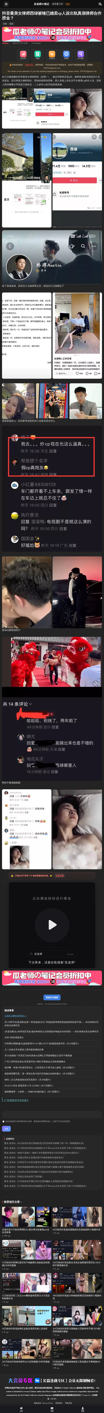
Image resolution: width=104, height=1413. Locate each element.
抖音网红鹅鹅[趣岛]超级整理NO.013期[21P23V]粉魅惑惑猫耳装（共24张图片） (42, 1043)
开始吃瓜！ (6, 43)
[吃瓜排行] (23, 55)
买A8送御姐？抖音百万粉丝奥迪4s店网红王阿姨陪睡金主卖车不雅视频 (38, 1055)
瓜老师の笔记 (41, 4)
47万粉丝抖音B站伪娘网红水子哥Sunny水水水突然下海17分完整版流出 (52, 1148)
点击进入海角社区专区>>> (16, 1016)
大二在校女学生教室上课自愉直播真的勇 (24, 1049)
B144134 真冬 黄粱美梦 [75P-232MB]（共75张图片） (29, 1085)
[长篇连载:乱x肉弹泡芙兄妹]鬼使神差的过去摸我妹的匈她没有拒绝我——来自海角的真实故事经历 (52, 1031)
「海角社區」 (29, 65)
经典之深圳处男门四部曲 (30, 1176)
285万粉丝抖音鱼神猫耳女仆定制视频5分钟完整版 (26, 1362)
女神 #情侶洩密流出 (14, 1037)
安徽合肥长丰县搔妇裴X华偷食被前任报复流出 (40, 1157)
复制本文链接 (52, 997)
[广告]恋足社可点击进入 (16, 1100)
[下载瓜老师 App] (67, 4)
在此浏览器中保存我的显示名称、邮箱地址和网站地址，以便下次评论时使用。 (38, 1121)
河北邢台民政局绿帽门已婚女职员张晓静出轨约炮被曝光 (45, 1172)
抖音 (5, 24)
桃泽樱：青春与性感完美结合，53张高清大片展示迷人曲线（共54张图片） (40, 1067)
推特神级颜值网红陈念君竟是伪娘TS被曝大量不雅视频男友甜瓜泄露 (50, 1167)
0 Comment (36, 43)
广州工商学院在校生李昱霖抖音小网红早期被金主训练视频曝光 (35, 1061)
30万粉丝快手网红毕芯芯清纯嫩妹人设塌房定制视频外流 (45, 1181)
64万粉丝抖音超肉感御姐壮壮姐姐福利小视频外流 (76, 1229)
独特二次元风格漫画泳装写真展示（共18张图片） (28, 1080)
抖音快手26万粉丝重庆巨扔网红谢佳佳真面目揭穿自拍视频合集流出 (50, 1162)
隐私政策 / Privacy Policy (43, 1403)
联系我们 (59, 1403)
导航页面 (68, 1403)
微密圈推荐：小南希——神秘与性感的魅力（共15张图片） (33, 1092)
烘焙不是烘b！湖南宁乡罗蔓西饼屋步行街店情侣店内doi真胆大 (48, 1153)
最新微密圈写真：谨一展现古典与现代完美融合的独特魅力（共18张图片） (40, 1073)
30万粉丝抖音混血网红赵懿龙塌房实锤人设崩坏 (25, 1328)
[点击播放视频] (52, 925)
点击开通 (60, 876)
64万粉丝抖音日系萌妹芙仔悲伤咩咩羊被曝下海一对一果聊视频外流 (50, 1143)
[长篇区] (37, 55)
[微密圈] (66, 55)
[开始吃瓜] (52, 55)
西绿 (11, 24)
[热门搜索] (80, 55)
